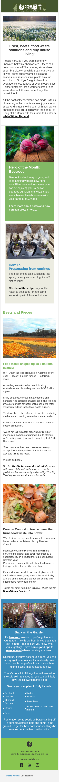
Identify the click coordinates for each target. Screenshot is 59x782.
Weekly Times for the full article (30, 466)
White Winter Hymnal (16, 116)
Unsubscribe (27, 776)
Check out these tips (21, 288)
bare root (14, 637)
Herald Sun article (13, 591)
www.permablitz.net (29, 759)
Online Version (13, 776)
